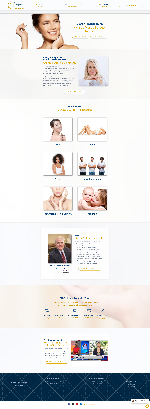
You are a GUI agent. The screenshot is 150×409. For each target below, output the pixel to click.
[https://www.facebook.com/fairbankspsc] (69, 404)
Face (24, 12)
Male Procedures (38, 12)
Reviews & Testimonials (16, 12)
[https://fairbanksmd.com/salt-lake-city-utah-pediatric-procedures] (92, 198)
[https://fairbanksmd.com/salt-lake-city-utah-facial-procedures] (57, 129)
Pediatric (45, 12)
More (69, 12)
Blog (79, 12)
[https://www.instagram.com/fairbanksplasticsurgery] (73, 404)
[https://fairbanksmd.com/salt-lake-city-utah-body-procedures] (92, 129)
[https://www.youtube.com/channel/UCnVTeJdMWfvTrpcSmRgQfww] (77, 404)
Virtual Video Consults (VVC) (55, 12)
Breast (31, 12)
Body (27, 12)
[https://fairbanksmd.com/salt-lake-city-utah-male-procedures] (92, 163)
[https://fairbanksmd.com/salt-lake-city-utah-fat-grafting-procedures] (57, 198)
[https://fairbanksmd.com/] (16, 5)
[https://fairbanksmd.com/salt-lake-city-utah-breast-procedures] (57, 163)
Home (8, 12)
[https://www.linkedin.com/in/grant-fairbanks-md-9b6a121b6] (81, 404)
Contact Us (74, 12)
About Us (64, 12)
